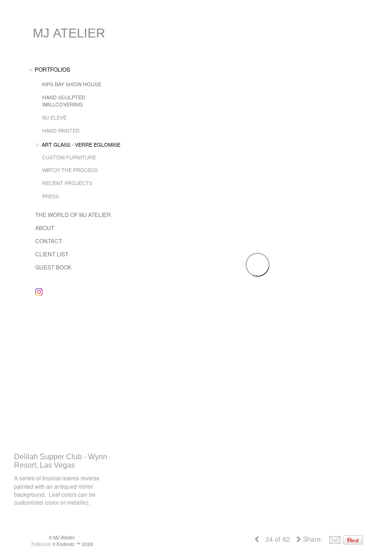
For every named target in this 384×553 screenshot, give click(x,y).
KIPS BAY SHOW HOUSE (71, 84)
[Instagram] (39, 292)
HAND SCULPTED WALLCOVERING (63, 100)
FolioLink (41, 544)
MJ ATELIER (69, 33)
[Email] (334, 539)
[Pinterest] (353, 539)
